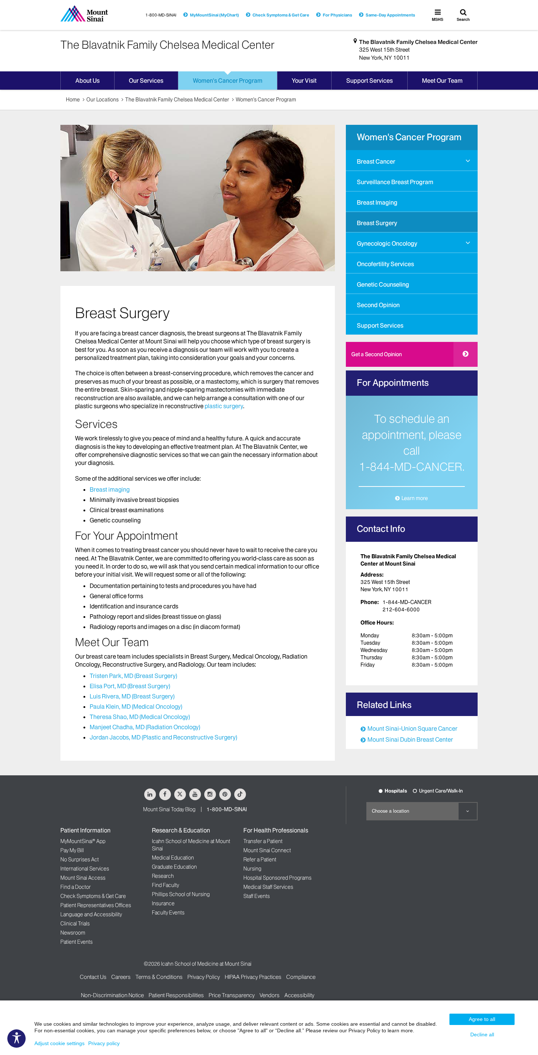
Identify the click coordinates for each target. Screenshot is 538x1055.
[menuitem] (412, 160)
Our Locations (102, 99)
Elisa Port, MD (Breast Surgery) (130, 686)
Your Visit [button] (304, 80)
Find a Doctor (75, 887)
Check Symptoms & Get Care (281, 15)
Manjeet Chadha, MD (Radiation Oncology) (145, 727)
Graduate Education (174, 867)
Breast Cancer (376, 161)
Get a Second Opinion (376, 354)
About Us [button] (87, 80)
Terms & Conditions (159, 976)
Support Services (380, 325)
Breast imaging (110, 489)
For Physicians (337, 15)
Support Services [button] (369, 80)
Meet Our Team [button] (442, 80)
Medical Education (173, 857)
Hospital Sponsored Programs (277, 878)
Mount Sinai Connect (267, 850)
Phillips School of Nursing (181, 894)
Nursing (252, 868)
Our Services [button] (146, 80)
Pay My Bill (72, 850)
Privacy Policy (203, 976)
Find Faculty (165, 885)
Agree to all (482, 1019)
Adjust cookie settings (59, 1043)
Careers (121, 976)
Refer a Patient (259, 859)
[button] (468, 160)
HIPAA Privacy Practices (253, 976)
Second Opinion (378, 305)
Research (163, 876)
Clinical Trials (75, 923)
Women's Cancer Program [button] (227, 80)
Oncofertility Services (385, 264)
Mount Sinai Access (82, 878)
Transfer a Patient (263, 841)
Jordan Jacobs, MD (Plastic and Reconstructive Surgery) (163, 737)
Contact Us (93, 976)
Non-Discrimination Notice (112, 995)
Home (73, 99)
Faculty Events (168, 912)
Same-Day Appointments (390, 15)
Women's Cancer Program (266, 99)
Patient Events (76, 942)
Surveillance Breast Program (395, 182)
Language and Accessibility (91, 914)
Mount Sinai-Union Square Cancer (412, 728)
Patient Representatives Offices (95, 905)
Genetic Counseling (383, 284)
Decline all (482, 1034)
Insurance (163, 903)
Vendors (269, 995)
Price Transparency (232, 995)
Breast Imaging (377, 202)
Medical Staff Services (268, 887)
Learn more (414, 498)
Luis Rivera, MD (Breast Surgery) (132, 696)
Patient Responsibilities (176, 995)
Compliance (300, 976)
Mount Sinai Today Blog (169, 809)
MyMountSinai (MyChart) (214, 15)
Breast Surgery (377, 223)
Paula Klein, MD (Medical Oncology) (136, 706)
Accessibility (299, 995)
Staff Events (256, 896)
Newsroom (72, 932)
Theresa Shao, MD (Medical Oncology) (140, 716)
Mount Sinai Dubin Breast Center (410, 739)
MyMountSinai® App (82, 841)
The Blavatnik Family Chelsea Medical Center (418, 41)
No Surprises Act (79, 859)
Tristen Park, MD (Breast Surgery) (133, 675)
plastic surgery (224, 406)
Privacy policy (104, 1043)
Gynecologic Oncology (387, 243)
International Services (84, 868)
